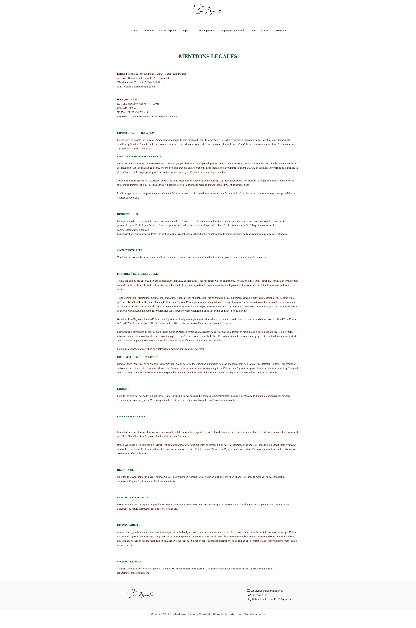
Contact (265, 30)
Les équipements (206, 30)
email (252, 167)
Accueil (133, 30)
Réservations (280, 30)
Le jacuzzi (187, 30)
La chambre (148, 30)
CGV (246, 614)
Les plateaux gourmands (232, 30)
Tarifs (253, 30)
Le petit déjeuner (167, 30)
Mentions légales (257, 614)
